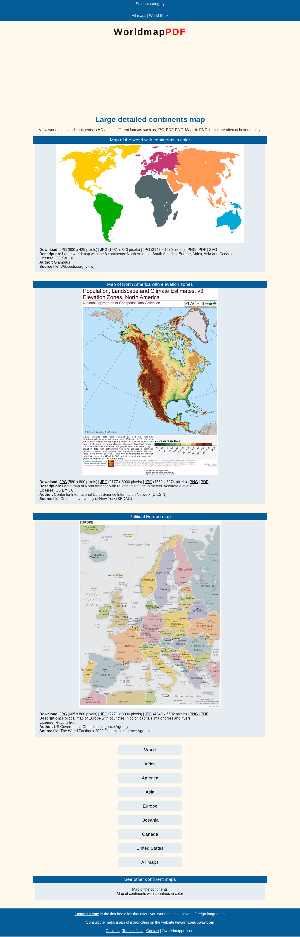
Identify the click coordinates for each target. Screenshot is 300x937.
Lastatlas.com (87, 914)
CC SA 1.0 (64, 258)
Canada (150, 834)
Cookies (113, 931)
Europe (150, 806)
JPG (63, 250)
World (150, 749)
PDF (202, 250)
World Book (159, 16)
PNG (192, 250)
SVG (213, 250)
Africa (150, 763)
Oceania (150, 820)
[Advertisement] (150, 79)
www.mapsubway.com (194, 922)
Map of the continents (150, 889)
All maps (139, 16)
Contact (152, 931)
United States (150, 848)
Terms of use (132, 931)
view (89, 266)
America (150, 777)
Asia (150, 792)
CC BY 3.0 (64, 490)
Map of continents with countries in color (150, 894)
